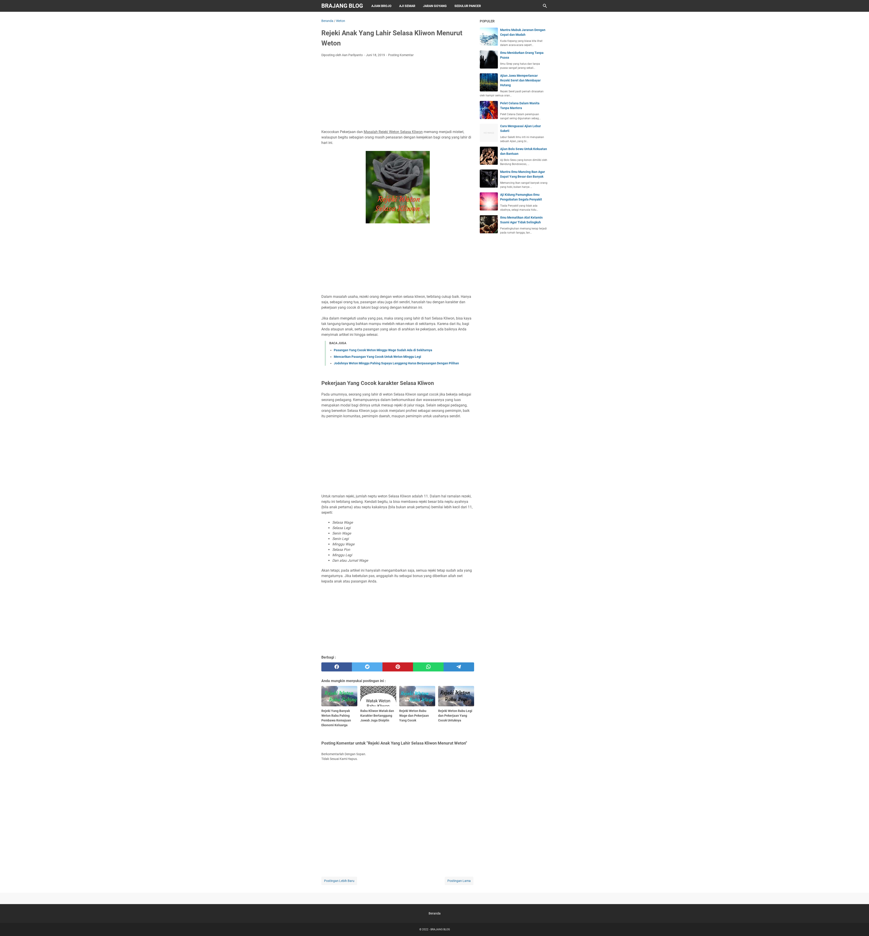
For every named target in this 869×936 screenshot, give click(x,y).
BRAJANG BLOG (342, 5)
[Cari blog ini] (545, 6)
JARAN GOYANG (435, 6)
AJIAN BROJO (381, 6)
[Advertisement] (397, 94)
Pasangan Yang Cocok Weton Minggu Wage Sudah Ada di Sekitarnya (383, 350)
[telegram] (459, 666)
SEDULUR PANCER (467, 6)
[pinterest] (397, 666)
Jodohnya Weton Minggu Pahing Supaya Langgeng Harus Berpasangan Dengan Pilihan (396, 363)
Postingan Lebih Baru (339, 881)
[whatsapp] (428, 666)
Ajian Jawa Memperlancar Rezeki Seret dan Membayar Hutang (520, 80)
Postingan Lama (459, 881)
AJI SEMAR (407, 6)
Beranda (435, 913)
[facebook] (336, 666)
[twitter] (367, 666)
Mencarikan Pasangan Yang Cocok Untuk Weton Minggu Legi (377, 356)
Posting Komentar (401, 55)
